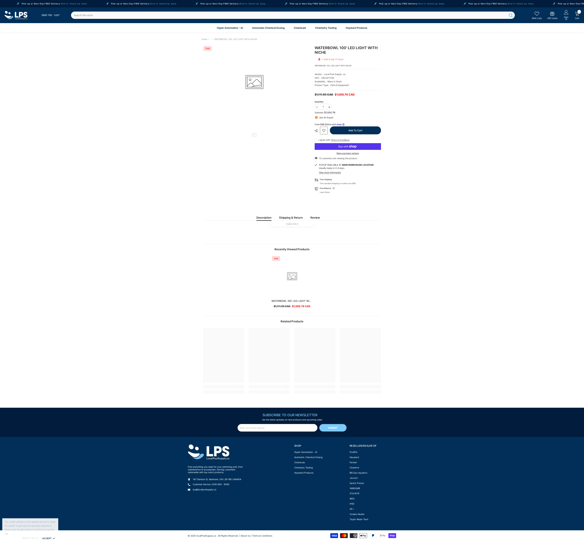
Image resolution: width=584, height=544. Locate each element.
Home (204, 39)
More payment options (348, 153)
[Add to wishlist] (324, 130)
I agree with (324, 140)
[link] (552, 15)
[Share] (317, 130)
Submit (333, 427)
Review (315, 217)
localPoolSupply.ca (206, 535)
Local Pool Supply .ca (334, 74)
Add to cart (355, 130)
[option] (254, 82)
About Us (245, 535)
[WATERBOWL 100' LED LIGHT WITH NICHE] (292, 276)
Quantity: (319, 101)
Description (263, 217)
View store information (330, 172)
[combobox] (289, 15)
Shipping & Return (291, 217)
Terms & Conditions (340, 140)
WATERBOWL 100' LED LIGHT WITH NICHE (292, 301)
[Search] (293, 15)
